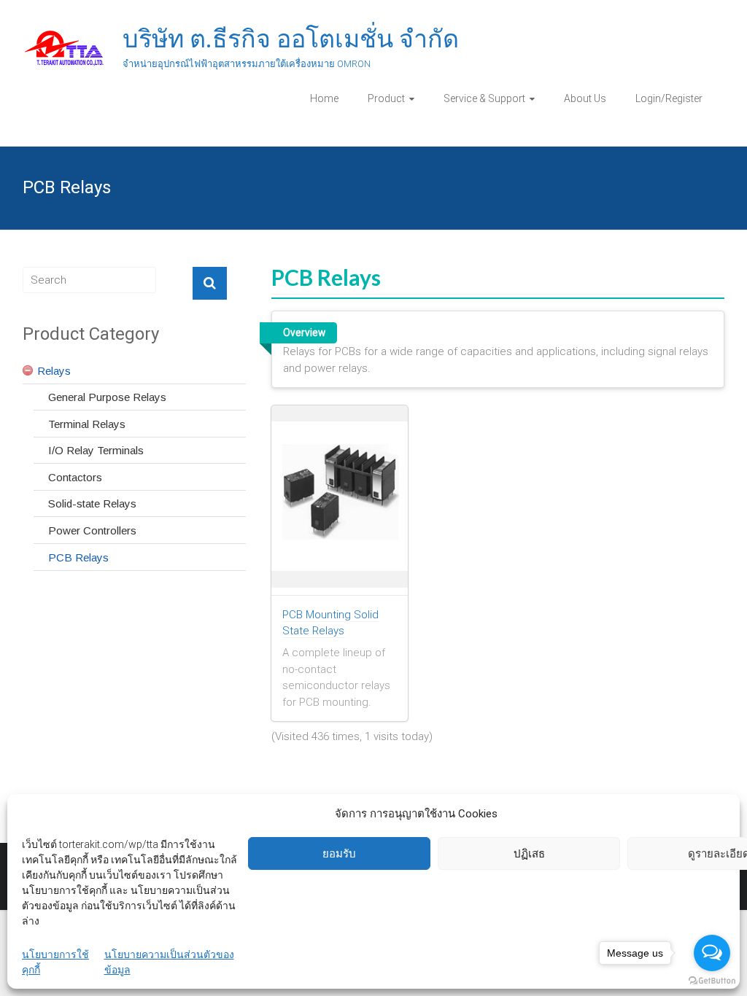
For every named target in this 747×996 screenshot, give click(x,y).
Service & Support (484, 98)
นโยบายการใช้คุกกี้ (55, 962)
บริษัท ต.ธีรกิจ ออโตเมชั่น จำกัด (291, 38)
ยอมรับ (339, 853)
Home (324, 98)
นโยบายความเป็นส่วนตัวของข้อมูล (169, 962)
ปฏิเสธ (529, 853)
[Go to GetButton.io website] (712, 981)
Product (386, 98)
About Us (585, 98)
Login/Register (669, 98)
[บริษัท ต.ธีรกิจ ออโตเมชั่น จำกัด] (65, 33)
